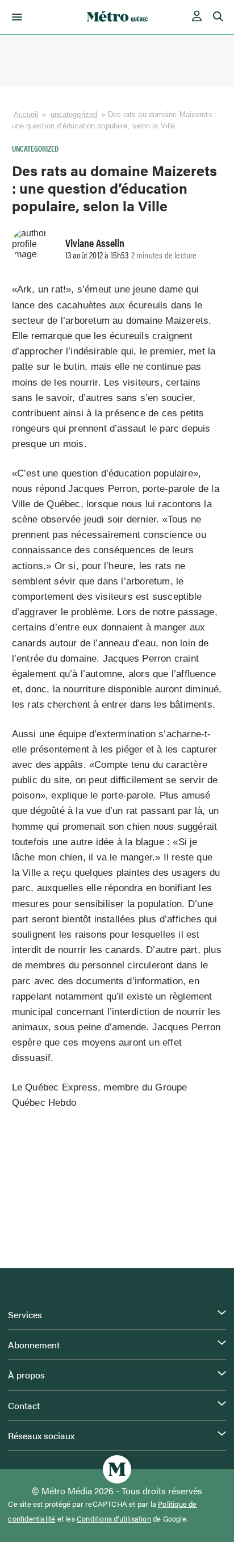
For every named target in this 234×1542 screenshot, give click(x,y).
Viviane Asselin (94, 242)
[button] (15, 17)
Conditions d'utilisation (114, 1519)
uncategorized (74, 114)
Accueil (26, 114)
